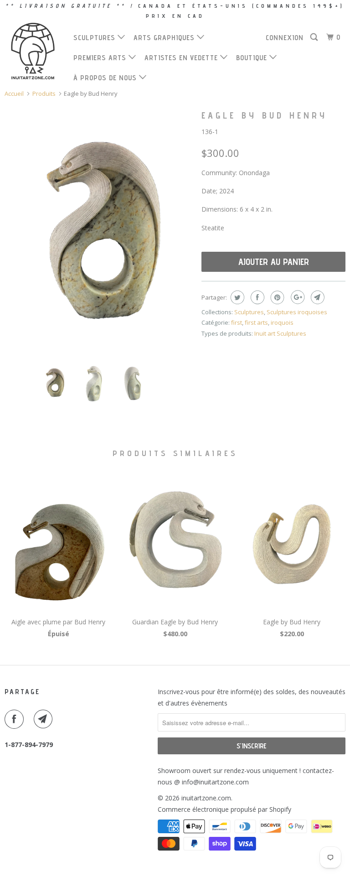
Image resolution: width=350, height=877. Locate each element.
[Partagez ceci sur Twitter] (236, 297)
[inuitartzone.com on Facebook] (16, 719)
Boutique (252, 57)
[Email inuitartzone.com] (45, 719)
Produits (44, 93)
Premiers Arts (101, 57)
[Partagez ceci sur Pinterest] (276, 297)
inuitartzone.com (206, 798)
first (236, 322)
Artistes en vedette (182, 57)
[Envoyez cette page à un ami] (316, 297)
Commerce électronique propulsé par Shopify (224, 809)
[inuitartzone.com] (33, 51)
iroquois (282, 322)
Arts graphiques (165, 37)
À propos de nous (106, 77)
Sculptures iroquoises (297, 312)
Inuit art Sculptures (280, 333)
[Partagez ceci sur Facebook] (256, 297)
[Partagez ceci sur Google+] (296, 297)
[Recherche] (315, 37)
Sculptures (95, 37)
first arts (256, 322)
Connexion (285, 37)
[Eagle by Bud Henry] (98, 230)
